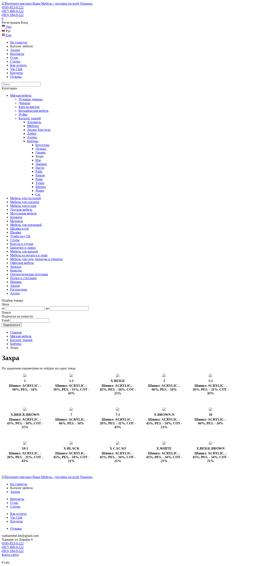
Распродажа (18, 289)
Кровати (16, 217)
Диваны (24, 103)
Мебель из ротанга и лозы (28, 255)
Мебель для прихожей (26, 225)
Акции (15, 50)
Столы (15, 240)
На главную (18, 42)
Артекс (32, 137)
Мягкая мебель (20, 95)
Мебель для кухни (23, 206)
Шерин (40, 187)
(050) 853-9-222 (13, 7)
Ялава (39, 190)
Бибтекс (33, 141)
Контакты (17, 54)
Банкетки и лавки (23, 247)
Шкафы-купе (19, 228)
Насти (39, 168)
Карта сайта (10, 554)
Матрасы (16, 221)
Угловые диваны (31, 99)
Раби (38, 171)
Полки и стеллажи (23, 278)
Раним (40, 175)
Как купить (18, 65)
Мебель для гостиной (25, 198)
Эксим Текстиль (38, 129)
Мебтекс (33, 126)
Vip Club (16, 69)
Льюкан (41, 164)
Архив (15, 293)
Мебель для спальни (24, 202)
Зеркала (15, 266)
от (3, 308)
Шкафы (15, 232)
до (47, 308)
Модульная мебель (23, 213)
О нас (14, 57)
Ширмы (16, 282)
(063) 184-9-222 (13, 15)
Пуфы (23, 114)
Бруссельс (42, 145)
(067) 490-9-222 (13, 11)
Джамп (40, 152)
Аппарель (34, 122)
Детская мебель (21, 209)
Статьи (15, 61)
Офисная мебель (22, 263)
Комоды (16, 270)
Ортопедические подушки (29, 274)
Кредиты (16, 73)
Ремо (39, 179)
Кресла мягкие (29, 107)
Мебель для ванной (24, 251)
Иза (38, 160)
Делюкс (41, 148)
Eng (8, 35)
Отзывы (16, 76)
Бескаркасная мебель (34, 110)
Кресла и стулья (21, 244)
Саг (38, 194)
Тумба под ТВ (20, 236)
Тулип (39, 183)
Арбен (31, 133)
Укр (8, 27)
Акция (15, 285)
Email (5, 320)
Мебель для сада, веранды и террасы (36, 259)
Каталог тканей (30, 118)
